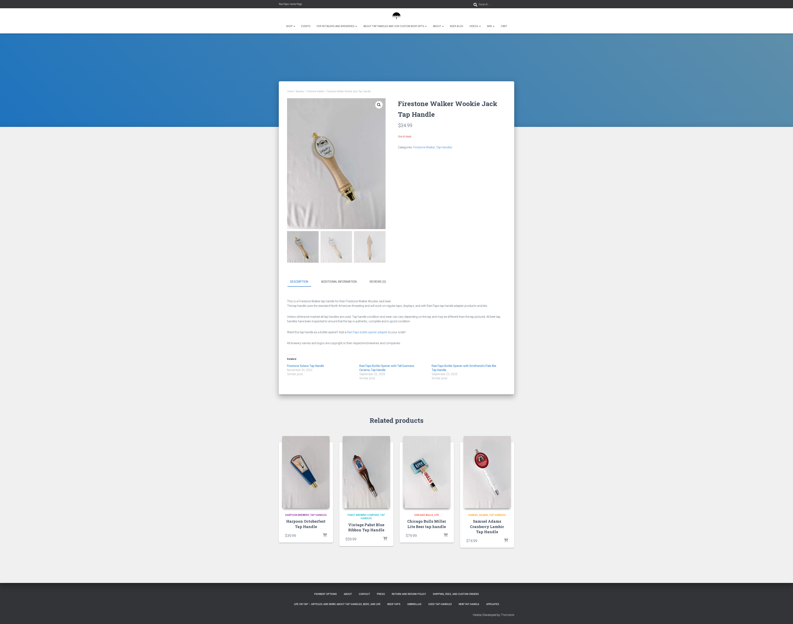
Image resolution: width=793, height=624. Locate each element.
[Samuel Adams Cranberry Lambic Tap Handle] (487, 472)
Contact (364, 594)
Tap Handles (444, 147)
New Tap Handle (469, 604)
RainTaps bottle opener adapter (367, 332)
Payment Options (325, 594)
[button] (294, 26)
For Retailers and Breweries (336, 26)
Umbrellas (414, 604)
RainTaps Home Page (290, 4)
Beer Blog (456, 26)
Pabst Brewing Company (363, 515)
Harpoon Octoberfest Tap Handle (305, 524)
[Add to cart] (325, 535)
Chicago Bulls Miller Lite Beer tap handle (426, 524)
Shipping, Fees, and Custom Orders (456, 594)
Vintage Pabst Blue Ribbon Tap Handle (366, 527)
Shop (289, 26)
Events (305, 26)
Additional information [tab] (339, 281)
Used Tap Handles (440, 604)
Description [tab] (299, 281)
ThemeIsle (507, 615)
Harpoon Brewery (297, 515)
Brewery (300, 91)
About (437, 26)
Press (381, 594)
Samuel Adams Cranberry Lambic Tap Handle (487, 526)
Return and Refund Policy (409, 594)
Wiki (490, 26)
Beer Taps (393, 604)
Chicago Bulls (423, 515)
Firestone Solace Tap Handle (305, 366)
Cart (504, 26)
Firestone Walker (315, 91)
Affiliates (492, 604)
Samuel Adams (478, 515)
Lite (436, 515)
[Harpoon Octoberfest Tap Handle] (306, 472)
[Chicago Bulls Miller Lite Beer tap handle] (426, 472)
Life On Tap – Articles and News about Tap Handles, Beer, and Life (337, 604)
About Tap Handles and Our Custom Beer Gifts (394, 26)
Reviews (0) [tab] (378, 281)
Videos (474, 26)
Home (290, 91)
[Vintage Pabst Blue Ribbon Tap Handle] (366, 472)
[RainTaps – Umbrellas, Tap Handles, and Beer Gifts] (396, 15)
